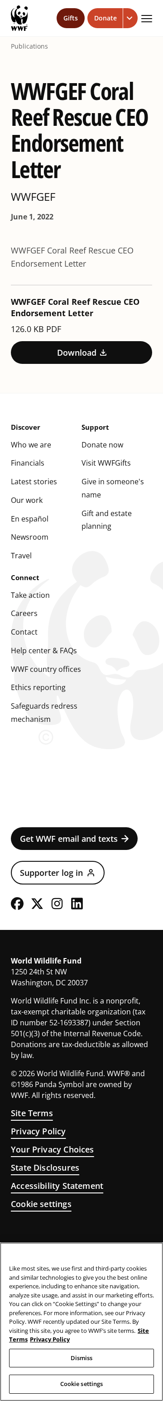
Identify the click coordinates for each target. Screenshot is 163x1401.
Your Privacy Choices (52, 1149)
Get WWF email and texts (69, 838)
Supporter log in (51, 872)
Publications (29, 46)
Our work (27, 500)
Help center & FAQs (44, 651)
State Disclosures (45, 1167)
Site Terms (32, 1113)
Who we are (31, 445)
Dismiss (82, 1358)
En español (29, 519)
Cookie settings (41, 1204)
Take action (30, 595)
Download (76, 352)
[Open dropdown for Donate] (130, 18)
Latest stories (34, 482)
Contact (24, 632)
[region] (81, 1321)
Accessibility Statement (57, 1185)
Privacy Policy (38, 1131)
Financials (27, 463)
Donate (105, 18)
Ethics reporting (38, 687)
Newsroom (29, 537)
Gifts (70, 18)
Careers (24, 613)
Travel (21, 556)
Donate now (102, 445)
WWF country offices (46, 669)
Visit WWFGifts (106, 463)
